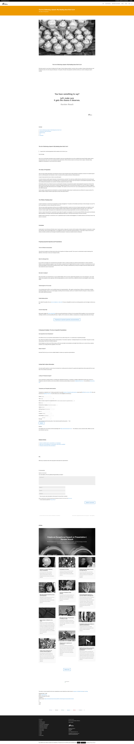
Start (103, 3)
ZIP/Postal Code (41, 409)
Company (40, 413)
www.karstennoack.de (74, 734)
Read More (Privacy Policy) (90, 742)
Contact (126, 3)
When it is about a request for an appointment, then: (48, 400)
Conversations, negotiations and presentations (122, 0)
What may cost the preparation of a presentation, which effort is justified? (52, 444)
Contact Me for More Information (45, 131)
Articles (122, 3)
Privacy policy (41, 735)
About (129, 3)
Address (40, 407)
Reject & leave (83, 742)
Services (40, 720)
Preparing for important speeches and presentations (67, 319)
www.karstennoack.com (75, 733)
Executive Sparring (108, 3)
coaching (86, 691)
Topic (40, 398)
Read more (67, 669)
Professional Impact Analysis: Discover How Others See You (86, 570)
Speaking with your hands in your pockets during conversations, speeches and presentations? (87, 649)
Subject (40, 396)
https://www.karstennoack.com (66, 428)
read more (41, 577)
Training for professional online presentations (47, 445)
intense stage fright (51, 313)
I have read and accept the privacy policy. (46, 421)
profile (83, 392)
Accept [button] (79, 742)
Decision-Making (41, 723)
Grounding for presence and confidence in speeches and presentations (87, 624)
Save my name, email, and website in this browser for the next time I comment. (53, 496)
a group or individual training (78, 691)
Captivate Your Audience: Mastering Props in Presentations (46, 570)
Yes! (69, 421)
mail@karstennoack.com (79, 380)
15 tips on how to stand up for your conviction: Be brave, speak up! (46, 651)
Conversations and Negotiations (44, 724)
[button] (52, 710)
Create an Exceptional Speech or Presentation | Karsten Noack (67, 538)
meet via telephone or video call (56, 302)
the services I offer (88, 392)
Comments (41, 135)
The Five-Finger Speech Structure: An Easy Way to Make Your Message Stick (86, 595)
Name (40, 402)
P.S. (40, 134)
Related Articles (42, 132)
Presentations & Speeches (43, 726)
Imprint (40, 734)
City (39, 411)
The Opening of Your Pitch (64, 569)
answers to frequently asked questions (70, 392)
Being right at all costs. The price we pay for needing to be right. (67, 618)
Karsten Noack (44, 694)
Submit (41, 423)
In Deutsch (130, 0)
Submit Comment (90, 502)
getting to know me (47, 393)
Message (40, 418)
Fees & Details (41, 729)
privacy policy (70, 498)
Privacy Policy (52, 499)
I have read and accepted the (48, 499)
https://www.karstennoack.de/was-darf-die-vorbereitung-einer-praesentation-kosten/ (59, 698)
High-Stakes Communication (116, 3)
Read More (67, 546)
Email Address (41, 415)
